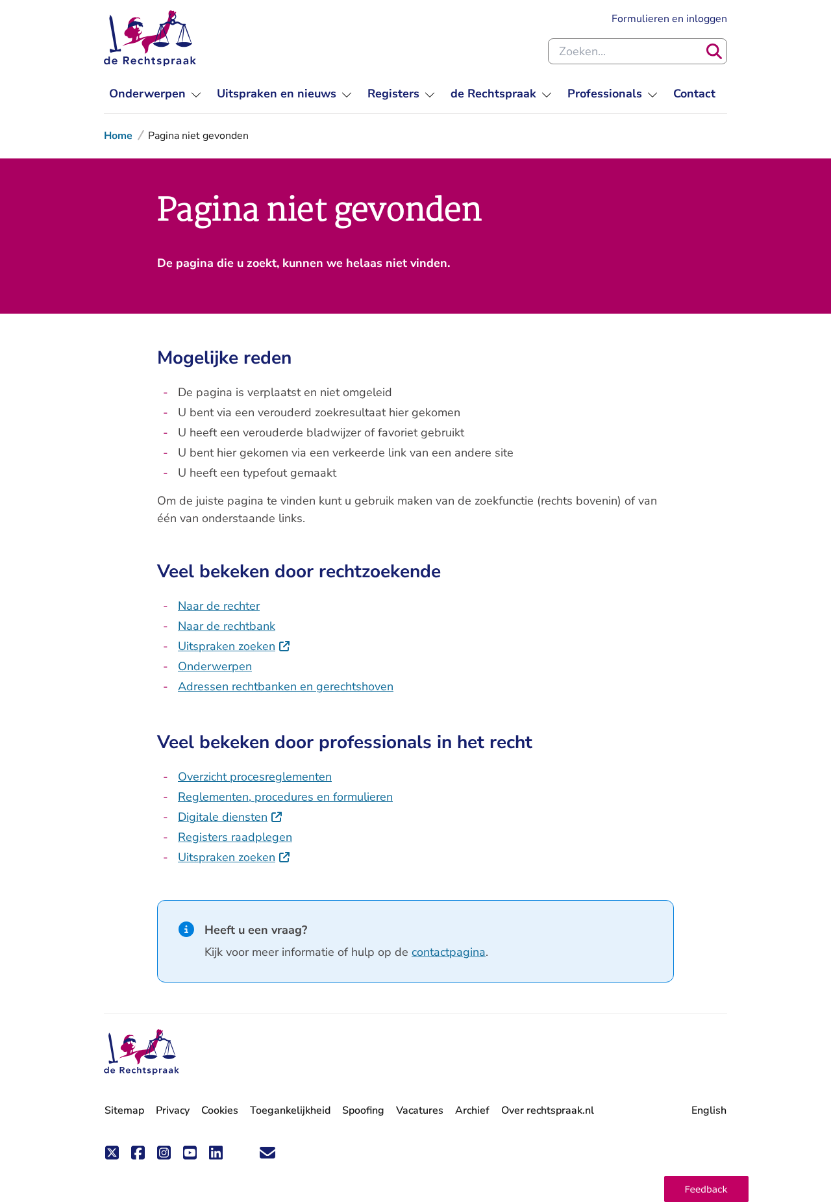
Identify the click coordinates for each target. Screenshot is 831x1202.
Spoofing (363, 1110)
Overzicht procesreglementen (255, 776)
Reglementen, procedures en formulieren (285, 797)
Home (118, 136)
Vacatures (419, 1110)
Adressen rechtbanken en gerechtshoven (285, 686)
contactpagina (449, 952)
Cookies (219, 1110)
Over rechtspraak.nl (547, 1110)
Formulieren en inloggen (669, 18)
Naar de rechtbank (226, 626)
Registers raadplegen (235, 837)
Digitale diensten (230, 817)
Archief (472, 1110)
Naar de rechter (219, 606)
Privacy (173, 1110)
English (708, 1110)
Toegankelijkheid (290, 1110)
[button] (706, 1189)
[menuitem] (155, 94)
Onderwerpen (215, 666)
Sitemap (124, 1110)
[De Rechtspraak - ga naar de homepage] (150, 38)
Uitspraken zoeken (234, 646)
